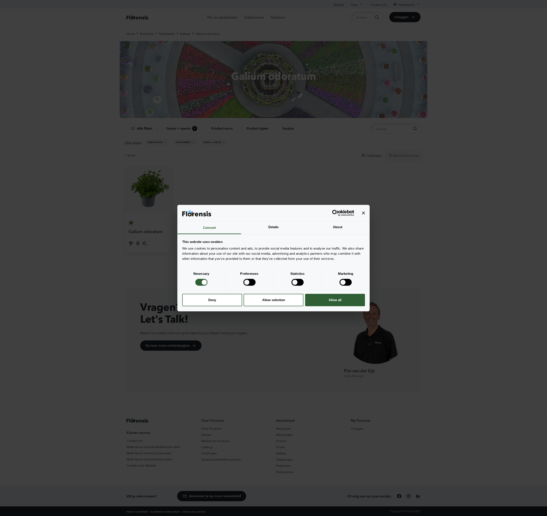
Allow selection (273, 300)
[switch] (249, 282)
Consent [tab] (209, 227)
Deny (212, 300)
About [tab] (337, 227)
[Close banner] (363, 212)
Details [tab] (273, 227)
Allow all (335, 300)
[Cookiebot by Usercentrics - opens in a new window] (335, 213)
